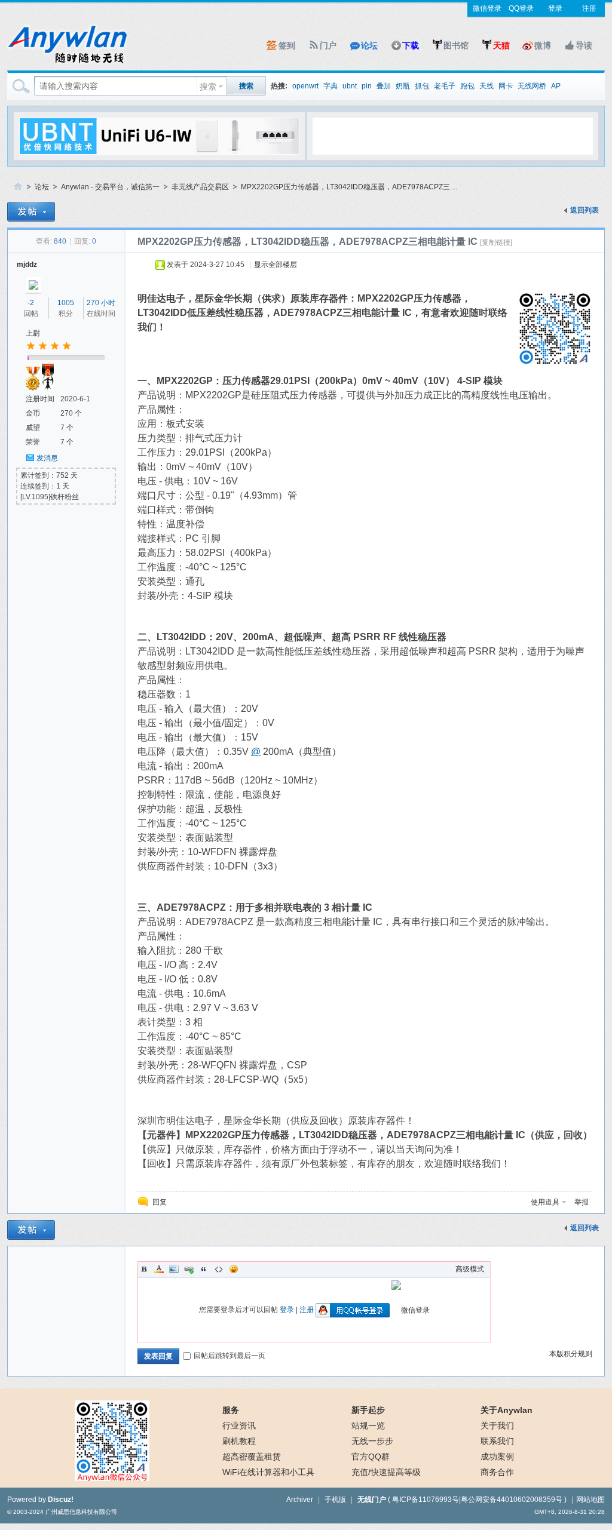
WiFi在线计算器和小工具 (268, 1472)
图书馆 (456, 45)
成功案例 (497, 1456)
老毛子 (444, 86)
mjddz (27, 264)
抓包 (422, 86)
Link (189, 1269)
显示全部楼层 (275, 264)
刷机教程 (239, 1441)
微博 (542, 45)
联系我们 (497, 1441)
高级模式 (469, 1269)
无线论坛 (18, 187)
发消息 (47, 458)
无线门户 (371, 1499)
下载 (410, 45)
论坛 (369, 45)
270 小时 (101, 303)
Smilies (234, 1269)
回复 (159, 1202)
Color (159, 1269)
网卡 (505, 86)
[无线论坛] (67, 63)
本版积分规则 (570, 1354)
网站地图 (590, 1499)
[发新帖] (31, 212)
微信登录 (487, 8)
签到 (287, 45)
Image (174, 1269)
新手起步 (368, 1410)
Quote (204, 1269)
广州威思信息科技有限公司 (81, 1512)
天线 (486, 86)
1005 (65, 303)
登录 (555, 8)
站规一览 (368, 1425)
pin (367, 86)
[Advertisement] (452, 135)
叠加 (384, 86)
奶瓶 (403, 86)
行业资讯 (239, 1425)
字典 (330, 86)
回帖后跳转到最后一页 (229, 1355)
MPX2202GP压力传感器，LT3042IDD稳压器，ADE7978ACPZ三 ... (349, 187)
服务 (230, 1410)
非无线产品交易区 (200, 187)
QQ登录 (521, 8)
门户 (328, 45)
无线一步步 (372, 1441)
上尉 (33, 333)
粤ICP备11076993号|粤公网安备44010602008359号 (477, 1499)
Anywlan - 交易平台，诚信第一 (110, 187)
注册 (589, 8)
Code (219, 1269)
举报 (581, 1202)
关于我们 (497, 1425)
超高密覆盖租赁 (251, 1456)
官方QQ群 (370, 1456)
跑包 (467, 86)
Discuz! (61, 1499)
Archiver (299, 1499)
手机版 (335, 1499)
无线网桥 (532, 86)
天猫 (501, 45)
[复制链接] (496, 242)
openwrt (305, 86)
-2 (30, 303)
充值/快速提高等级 (386, 1472)
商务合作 (497, 1472)
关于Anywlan (507, 1410)
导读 (584, 45)
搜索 (208, 86)
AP (556, 86)
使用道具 (545, 1202)
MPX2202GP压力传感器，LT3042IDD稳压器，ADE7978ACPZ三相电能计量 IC (307, 241)
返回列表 (584, 210)
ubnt (349, 86)
